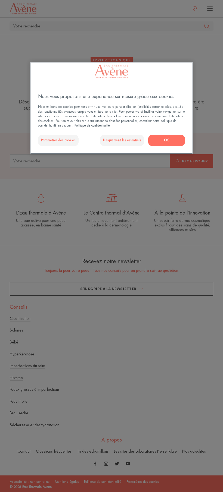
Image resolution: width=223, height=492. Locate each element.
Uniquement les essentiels (122, 140)
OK (166, 140)
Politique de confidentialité (92, 125)
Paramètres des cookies (58, 140)
